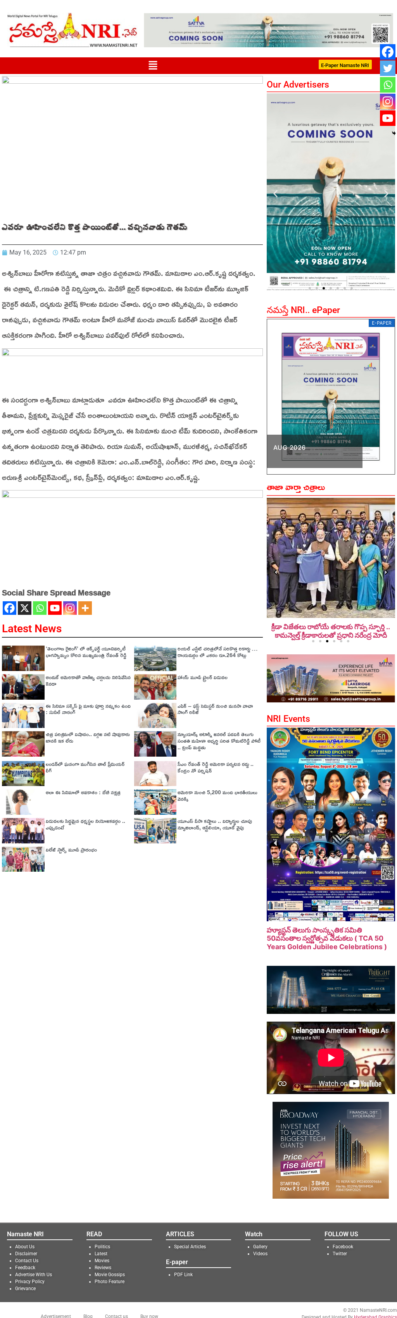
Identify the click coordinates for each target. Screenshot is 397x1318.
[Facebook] (9, 608)
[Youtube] (55, 608)
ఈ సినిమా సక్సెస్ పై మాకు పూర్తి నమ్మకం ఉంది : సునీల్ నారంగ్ (88, 709)
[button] (153, 65)
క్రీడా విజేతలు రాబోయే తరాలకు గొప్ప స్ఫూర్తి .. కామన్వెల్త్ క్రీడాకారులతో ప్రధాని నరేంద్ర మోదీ (330, 631)
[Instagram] (70, 608)
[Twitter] (387, 68)
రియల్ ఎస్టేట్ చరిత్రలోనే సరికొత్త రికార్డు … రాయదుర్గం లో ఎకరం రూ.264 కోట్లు (217, 651)
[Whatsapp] (40, 608)
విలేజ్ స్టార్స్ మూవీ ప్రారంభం (71, 849)
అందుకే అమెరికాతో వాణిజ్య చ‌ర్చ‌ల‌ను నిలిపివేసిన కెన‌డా (88, 680)
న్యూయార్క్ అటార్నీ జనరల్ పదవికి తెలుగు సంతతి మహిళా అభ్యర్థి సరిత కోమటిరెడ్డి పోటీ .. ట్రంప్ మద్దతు (219, 740)
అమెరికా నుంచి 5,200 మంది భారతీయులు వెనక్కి (217, 795)
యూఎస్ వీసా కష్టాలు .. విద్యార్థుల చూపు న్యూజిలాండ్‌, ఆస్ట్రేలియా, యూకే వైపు (215, 824)
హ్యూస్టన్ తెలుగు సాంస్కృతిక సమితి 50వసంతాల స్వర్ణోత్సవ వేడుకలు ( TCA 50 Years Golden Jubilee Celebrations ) (327, 938)
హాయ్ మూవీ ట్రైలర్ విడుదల (203, 677)
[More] (85, 608)
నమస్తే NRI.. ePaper (303, 310)
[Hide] (394, 133)
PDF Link (183, 1274)
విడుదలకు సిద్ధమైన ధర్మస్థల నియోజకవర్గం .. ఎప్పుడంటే (85, 824)
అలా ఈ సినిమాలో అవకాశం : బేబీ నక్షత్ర (83, 792)
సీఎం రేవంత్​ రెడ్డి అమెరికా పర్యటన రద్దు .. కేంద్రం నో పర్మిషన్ (216, 767)
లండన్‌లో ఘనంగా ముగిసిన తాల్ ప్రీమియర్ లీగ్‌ (85, 767)
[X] (24, 608)
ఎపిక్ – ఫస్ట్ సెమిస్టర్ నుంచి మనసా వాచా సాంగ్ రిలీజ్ (215, 709)
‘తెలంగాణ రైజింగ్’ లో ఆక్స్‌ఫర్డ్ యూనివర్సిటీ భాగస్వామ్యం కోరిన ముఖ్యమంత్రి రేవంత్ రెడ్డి (86, 651)
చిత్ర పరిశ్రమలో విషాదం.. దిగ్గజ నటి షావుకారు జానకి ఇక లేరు (88, 737)
